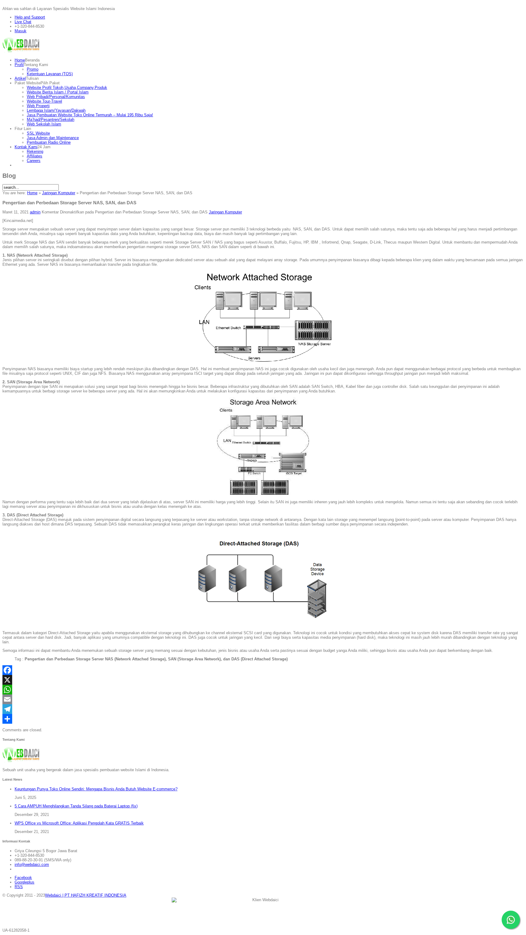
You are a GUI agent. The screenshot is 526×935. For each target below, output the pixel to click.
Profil (19, 64)
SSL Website (38, 133)
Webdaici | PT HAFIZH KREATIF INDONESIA (85, 895)
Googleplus (24, 882)
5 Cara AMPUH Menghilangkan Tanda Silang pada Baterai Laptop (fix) (76, 806)
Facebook (23, 877)
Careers (33, 160)
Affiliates (34, 156)
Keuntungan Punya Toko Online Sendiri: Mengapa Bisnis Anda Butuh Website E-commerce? (96, 789)
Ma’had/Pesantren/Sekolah (50, 119)
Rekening (35, 151)
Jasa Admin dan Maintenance (53, 137)
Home (20, 60)
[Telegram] (263, 709)
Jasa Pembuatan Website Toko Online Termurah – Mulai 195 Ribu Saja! (90, 115)
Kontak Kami (26, 147)
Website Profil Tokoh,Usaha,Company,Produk (67, 87)
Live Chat (23, 21)
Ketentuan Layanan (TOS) (50, 74)
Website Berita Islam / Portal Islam (58, 92)
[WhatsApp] (263, 689)
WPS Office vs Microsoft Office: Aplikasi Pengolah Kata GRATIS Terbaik (79, 823)
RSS (19, 886)
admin (35, 212)
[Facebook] (263, 670)
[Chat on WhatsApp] (511, 920)
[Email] (263, 699)
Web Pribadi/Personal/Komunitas (56, 96)
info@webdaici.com (32, 864)
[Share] (263, 719)
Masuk (20, 31)
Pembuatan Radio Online (49, 142)
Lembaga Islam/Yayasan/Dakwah (56, 110)
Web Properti (38, 106)
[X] (263, 680)
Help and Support (30, 17)
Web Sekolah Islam (44, 124)
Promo (32, 69)
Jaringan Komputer (58, 193)
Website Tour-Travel (44, 101)
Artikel (20, 78)
